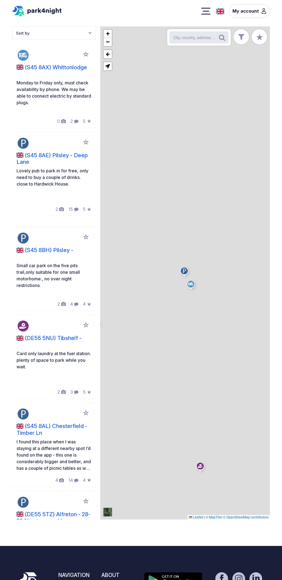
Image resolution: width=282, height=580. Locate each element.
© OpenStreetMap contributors (246, 517)
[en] (220, 10)
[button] (191, 286)
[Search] (222, 37)
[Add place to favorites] (85, 54)
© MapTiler (214, 517)
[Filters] (241, 37)
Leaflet (197, 517)
